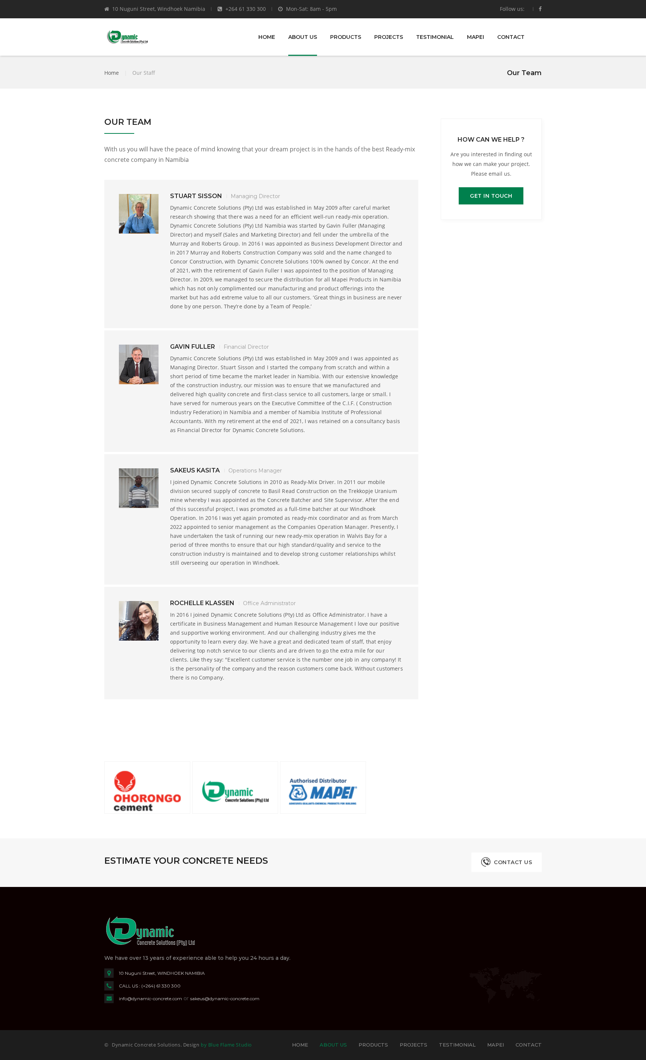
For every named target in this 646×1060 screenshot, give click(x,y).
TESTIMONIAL (435, 37)
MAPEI (475, 37)
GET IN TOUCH (491, 195)
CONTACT (511, 37)
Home (111, 72)
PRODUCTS (345, 37)
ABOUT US (302, 37)
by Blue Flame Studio (226, 1044)
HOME (266, 37)
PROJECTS (388, 37)
